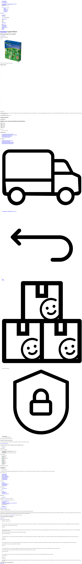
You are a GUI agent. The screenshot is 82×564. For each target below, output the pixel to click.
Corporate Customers (5, 478)
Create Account (4, 483)
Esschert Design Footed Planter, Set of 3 (7, 140)
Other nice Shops (4, 506)
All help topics (6, 11)
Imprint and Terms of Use (5, 501)
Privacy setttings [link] (4, 504)
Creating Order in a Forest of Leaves (7, 136)
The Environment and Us (5, 493)
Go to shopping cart (4, 2)
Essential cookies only (6, 516)
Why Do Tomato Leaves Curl (6, 137)
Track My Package (4, 484)
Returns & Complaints (5, 477)
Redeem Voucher (4, 485)
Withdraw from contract (3, 508)
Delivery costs (6, 9)
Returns (5, 8)
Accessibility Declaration (5, 503)
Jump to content (4, 1)
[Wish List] (2, 20)
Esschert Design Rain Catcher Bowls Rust (7, 143)
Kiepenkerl (3, 31)
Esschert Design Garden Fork (6, 141)
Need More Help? (4, 479)
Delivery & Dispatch (5, 475)
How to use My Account (5, 476)
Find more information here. (4, 443)
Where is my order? (6, 7)
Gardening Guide (4, 488)
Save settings (2, 562)
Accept (1, 516)
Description (2, 111)
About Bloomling (4, 492)
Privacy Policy (4, 502)
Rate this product (3, 119)
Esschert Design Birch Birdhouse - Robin (7, 142)
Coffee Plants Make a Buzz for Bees (7, 135)
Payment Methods (4, 474)
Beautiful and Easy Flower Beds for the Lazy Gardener (9, 134)
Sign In (3, 482)
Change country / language (9, 498)
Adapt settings (11, 516)
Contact (3, 491)
